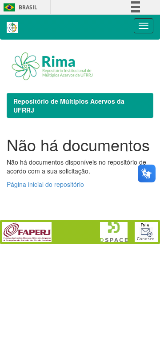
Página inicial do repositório (45, 184)
